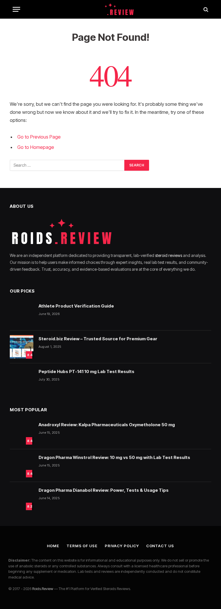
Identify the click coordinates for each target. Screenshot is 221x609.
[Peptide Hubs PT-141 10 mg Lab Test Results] (21, 379)
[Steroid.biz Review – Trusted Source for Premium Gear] (21, 347)
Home (53, 545)
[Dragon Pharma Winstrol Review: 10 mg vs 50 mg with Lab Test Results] (21, 465)
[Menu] (16, 9)
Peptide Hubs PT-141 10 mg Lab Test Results (86, 371)
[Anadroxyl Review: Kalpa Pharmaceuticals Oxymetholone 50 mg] (21, 433)
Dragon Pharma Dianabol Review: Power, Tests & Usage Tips (104, 490)
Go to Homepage (35, 147)
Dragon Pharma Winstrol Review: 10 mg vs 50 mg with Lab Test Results (114, 457)
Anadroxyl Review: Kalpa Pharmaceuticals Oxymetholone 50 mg (107, 424)
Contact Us (160, 545)
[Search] (205, 9)
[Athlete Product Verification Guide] (21, 314)
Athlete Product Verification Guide (76, 306)
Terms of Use (82, 545)
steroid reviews (168, 255)
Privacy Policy (122, 545)
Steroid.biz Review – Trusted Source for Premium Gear (98, 338)
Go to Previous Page (39, 137)
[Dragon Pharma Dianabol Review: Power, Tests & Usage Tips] (21, 498)
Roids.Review (42, 588)
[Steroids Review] (110, 9)
